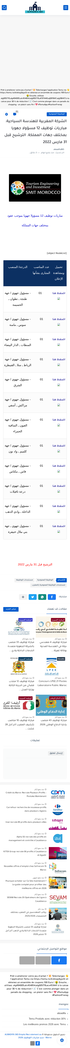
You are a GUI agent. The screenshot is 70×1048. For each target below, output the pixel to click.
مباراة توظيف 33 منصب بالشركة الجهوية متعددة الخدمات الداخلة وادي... (21, 646)
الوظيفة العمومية (57, 114)
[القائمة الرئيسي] (65, 7)
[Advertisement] (35, 53)
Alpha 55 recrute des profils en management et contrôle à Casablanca (27, 839)
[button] (52, 597)
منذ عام (41, 909)
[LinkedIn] (43, 960)
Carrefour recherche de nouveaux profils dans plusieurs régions (26, 809)
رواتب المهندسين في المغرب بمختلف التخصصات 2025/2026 (28, 914)
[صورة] (58, 794)
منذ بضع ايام (59, 639)
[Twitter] (27, 960)
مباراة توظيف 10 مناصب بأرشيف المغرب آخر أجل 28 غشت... (19, 724)
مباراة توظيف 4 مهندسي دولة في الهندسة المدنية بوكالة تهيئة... (53, 646)
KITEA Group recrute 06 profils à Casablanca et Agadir (24, 854)
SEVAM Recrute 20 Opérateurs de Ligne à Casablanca (26, 899)
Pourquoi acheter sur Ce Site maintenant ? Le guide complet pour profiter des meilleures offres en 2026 (26, 885)
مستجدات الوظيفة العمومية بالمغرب (48, 585)
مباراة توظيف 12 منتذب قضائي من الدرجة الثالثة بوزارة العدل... (21, 685)
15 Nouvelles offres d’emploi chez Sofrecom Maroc (25, 868)
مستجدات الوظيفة (24, 580)
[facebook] (59, 960)
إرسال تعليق (56, 753)
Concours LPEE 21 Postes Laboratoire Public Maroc (52, 683)
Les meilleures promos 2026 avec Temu (44, 1024)
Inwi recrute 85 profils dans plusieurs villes (26, 822)
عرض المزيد (11, 609)
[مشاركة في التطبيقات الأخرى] (23, 597)
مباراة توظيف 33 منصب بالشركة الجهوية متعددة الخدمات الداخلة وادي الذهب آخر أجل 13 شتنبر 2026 (26, 931)
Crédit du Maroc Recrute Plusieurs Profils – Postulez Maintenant (26, 795)
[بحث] (4, 7)
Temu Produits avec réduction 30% (47, 1018)
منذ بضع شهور (38, 877)
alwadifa (61, 1013)
